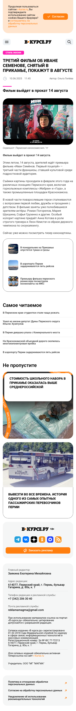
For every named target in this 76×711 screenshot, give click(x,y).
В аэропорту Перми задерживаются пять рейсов (31, 352)
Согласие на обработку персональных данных (35, 690)
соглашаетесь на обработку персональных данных (23, 23)
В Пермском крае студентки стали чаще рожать (31, 313)
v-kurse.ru (22, 9)
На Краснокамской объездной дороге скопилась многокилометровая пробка (31, 342)
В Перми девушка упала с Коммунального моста (31, 332)
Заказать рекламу (40, 550)
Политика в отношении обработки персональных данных (28, 683)
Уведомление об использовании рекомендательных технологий (27, 697)
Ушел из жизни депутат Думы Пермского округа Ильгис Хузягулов (31, 322)
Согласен (58, 16)
